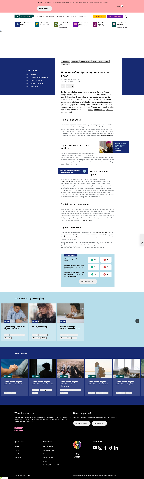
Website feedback (48, 446)
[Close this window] (122, 6)
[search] (125, 16)
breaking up (64, 392)
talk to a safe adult (102, 233)
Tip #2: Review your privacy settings (37, 77)
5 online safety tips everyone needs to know (70, 328)
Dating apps (77, 92)
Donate (16, 446)
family (78, 390)
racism (78, 181)
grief (119, 392)
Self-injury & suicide (45, 390)
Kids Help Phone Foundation (52, 465)
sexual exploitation (85, 61)
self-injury (36, 390)
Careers (16, 450)
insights (13, 392)
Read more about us (26, 421)
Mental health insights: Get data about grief (125, 383)
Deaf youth (8, 337)
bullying (107, 61)
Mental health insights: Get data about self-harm (42, 383)
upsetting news (66, 216)
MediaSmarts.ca (105, 136)
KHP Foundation (71, 16)
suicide (7, 392)
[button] (99, 16)
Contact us (17, 457)
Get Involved (50, 16)
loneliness (92, 392)
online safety (75, 61)
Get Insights (60, 16)
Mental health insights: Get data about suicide (13, 383)
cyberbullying (65, 61)
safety (95, 61)
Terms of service (48, 457)
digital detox (87, 220)
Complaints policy (48, 450)
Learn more (118, 150)
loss (124, 392)
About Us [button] (82, 16)
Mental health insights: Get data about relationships (69, 384)
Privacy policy (47, 454)
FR (129, 16)
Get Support (40, 16)
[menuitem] (40, 16)
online (100, 61)
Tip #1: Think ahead (32, 74)
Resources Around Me (71, 237)
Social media (66, 92)
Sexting (100, 92)
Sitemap (45, 461)
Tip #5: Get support (32, 86)
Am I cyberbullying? (40, 327)
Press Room (18, 454)
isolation (99, 392)
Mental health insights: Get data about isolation (98, 383)
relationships (70, 390)
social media (65, 64)
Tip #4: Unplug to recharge (34, 83)
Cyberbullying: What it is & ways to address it (14, 328)
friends (63, 390)
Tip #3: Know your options (34, 80)
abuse (7, 335)
